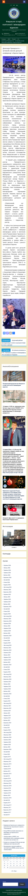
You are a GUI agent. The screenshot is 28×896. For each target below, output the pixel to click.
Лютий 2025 (7, 609)
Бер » (15, 871)
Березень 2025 (7, 606)
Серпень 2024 (7, 623)
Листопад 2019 (7, 759)
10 (17, 861)
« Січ (12, 871)
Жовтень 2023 (7, 647)
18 (20, 863)
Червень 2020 (7, 742)
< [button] (5, 545)
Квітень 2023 (7, 662)
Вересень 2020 (7, 737)
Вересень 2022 (7, 679)
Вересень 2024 (7, 621)
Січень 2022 (7, 698)
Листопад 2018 (7, 781)
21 (7, 865)
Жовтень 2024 (7, 618)
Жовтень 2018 (7, 783)
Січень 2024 (7, 640)
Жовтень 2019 (7, 761)
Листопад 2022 (7, 674)
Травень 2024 (7, 630)
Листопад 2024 (7, 616)
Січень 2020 (7, 754)
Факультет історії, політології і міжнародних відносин (14, 24)
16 (13, 863)
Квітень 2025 (7, 604)
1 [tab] (12, 547)
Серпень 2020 (7, 739)
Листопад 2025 (7, 587)
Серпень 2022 (7, 681)
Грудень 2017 (7, 802)
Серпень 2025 (7, 594)
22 (10, 865)
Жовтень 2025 (7, 589)
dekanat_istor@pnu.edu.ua (9, 35)
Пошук (4, 881)
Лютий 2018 (7, 800)
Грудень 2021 (7, 701)
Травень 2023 (7, 659)
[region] (14, 538)
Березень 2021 (7, 722)
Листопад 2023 (7, 645)
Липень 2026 (7, 567)
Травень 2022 (7, 689)
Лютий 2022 (7, 696)
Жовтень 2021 (7, 705)
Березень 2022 (7, 693)
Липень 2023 (7, 655)
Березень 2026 (7, 577)
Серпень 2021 (7, 710)
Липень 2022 (7, 684)
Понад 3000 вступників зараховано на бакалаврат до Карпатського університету (13, 832)
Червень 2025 (7, 599)
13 (4, 863)
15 (10, 863)
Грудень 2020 (7, 730)
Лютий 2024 (7, 638)
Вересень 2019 (7, 764)
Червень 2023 (7, 657)
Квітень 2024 (7, 633)
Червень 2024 (7, 628)
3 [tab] (15, 547)
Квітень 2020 (7, 747)
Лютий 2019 (7, 776)
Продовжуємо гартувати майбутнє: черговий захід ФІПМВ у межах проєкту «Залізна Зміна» (14, 848)
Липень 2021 (7, 713)
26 (23, 865)
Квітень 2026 (7, 575)
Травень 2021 (7, 718)
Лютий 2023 (7, 667)
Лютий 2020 (7, 751)
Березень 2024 (7, 635)
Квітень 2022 (7, 691)
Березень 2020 (7, 749)
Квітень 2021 (7, 720)
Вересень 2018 (7, 785)
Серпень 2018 (7, 788)
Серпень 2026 (7, 565)
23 (13, 865)
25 (20, 865)
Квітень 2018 (7, 795)
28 (7, 867)
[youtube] (17, 5)
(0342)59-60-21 (6, 33)
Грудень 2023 (7, 643)
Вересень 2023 (7, 650)
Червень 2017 (7, 812)
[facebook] (11, 5)
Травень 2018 (7, 793)
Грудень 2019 (7, 756)
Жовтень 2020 (7, 735)
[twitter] (14, 5)
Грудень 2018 (7, 778)
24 (17, 865)
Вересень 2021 (7, 708)
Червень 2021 (7, 715)
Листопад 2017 (7, 805)
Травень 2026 (7, 572)
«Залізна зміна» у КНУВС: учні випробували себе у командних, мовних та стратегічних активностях (14, 838)
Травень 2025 (7, 601)
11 (20, 861)
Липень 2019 (7, 766)
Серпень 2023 (7, 652)
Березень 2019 (7, 773)
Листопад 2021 (7, 703)
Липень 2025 (7, 597)
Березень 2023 (7, 664)
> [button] (23, 545)
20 (4, 865)
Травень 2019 (7, 768)
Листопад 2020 (7, 732)
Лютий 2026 (7, 580)
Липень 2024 (7, 626)
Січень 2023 (7, 669)
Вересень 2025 (7, 592)
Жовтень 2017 (7, 807)
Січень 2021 (7, 727)
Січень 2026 (7, 582)
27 (4, 867)
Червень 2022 (7, 686)
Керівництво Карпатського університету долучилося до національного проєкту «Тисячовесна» (14, 827)
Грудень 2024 (7, 613)
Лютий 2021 (7, 725)
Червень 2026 (7, 570)
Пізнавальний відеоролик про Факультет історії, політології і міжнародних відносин (14, 385)
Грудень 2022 (7, 672)
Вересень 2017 (7, 810)
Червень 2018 (7, 790)
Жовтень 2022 (7, 676)
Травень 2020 (7, 744)
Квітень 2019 (7, 771)
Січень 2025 (7, 611)
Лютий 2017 (7, 814)
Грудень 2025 (7, 584)
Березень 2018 (7, 797)
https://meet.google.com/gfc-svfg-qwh (13, 472)
